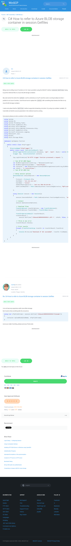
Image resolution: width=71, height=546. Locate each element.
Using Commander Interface (11, 444)
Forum (64, 9)
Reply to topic (10, 29)
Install (43, 9)
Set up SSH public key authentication (13, 465)
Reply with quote (9, 83)
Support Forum (24, 509)
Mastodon (57, 506)
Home (6, 9)
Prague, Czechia (20, 292)
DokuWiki (39, 509)
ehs (12, 69)
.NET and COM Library (9, 523)
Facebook (57, 500)
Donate (35, 381)
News (14, 9)
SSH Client (6, 512)
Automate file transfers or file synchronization (15, 454)
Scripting (5, 520)
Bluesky (56, 509)
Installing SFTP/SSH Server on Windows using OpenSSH (17, 447)
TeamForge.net (41, 506)
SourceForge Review (9, 415)
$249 (18, 385)
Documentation (53, 9)
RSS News (57, 514)
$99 (15, 385)
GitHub (39, 500)
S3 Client (5, 514)
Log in (26, 29)
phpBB (39, 512)
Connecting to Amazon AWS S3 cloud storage (15, 468)
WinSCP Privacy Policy (53, 541)
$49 (11, 385)
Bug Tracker (23, 514)
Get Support (23, 500)
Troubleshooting (24, 506)
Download (34, 9)
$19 (5, 385)
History (22, 512)
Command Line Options (9, 526)
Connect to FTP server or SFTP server (13, 458)
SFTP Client (6, 509)
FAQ (21, 503)
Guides (5, 503)
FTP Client (6, 506)
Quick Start (6, 500)
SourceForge (40, 503)
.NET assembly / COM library (14, 14)
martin (12, 285)
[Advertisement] (35, 49)
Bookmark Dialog (8, 461)
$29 (8, 385)
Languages (6, 517)
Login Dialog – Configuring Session (12, 440)
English (27, 485)
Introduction (23, 9)
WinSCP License (37, 541)
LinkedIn (56, 512)
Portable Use (6, 529)
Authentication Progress (10, 451)
